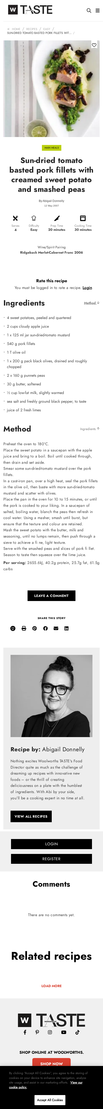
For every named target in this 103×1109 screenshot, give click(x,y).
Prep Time (57, 226)
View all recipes (31, 816)
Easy (46, 29)
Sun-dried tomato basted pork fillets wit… (39, 33)
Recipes (31, 29)
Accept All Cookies (50, 1100)
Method (90, 303)
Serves (15, 226)
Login (87, 287)
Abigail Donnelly (53, 201)
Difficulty (34, 226)
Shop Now (51, 1064)
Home (16, 29)
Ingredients (88, 428)
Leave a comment (51, 595)
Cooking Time (83, 226)
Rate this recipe (51, 281)
